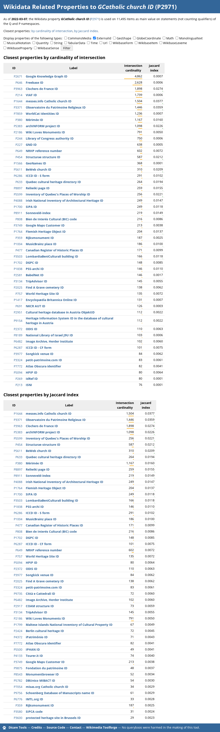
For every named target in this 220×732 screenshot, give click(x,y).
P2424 (18, 631)
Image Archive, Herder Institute (49, 341)
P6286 (18, 176)
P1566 (18, 163)
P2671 (18, 76)
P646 (18, 83)
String (58, 43)
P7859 (18, 114)
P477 (18, 250)
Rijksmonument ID (40, 238)
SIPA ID (31, 207)
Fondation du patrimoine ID (46, 668)
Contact (75, 727)
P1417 (18, 300)
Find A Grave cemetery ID (45, 287)
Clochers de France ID (42, 89)
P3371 (18, 107)
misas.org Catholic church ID (47, 687)
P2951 (18, 312)
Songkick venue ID (39, 354)
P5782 (18, 680)
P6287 (18, 348)
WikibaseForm (123, 43)
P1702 (18, 263)
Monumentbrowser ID (42, 674)
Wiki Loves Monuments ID (45, 132)
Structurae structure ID (43, 157)
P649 (18, 151)
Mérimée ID (34, 120)
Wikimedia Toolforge (101, 727)
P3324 (18, 360)
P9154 (18, 321)
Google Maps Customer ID (45, 225)
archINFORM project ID (43, 126)
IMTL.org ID (34, 699)
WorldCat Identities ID (42, 114)
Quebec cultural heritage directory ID (53, 182)
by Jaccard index (86, 31)
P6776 (18, 699)
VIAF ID (31, 95)
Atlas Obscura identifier (43, 366)
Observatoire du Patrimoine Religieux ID (56, 107)
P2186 (18, 132)
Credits (36, 727)
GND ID (31, 145)
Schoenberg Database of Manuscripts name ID (60, 693)
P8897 (18, 188)
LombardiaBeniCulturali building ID (52, 256)
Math (170, 38)
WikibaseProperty (19, 48)
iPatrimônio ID (36, 637)
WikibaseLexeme (175, 43)
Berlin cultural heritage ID (45, 631)
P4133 (18, 656)
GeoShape (124, 38)
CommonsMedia (79, 38)
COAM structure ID (40, 606)
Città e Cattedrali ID (40, 594)
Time (94, 43)
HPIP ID (31, 372)
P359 (18, 238)
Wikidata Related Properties (46, 7)
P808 (18, 219)
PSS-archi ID (35, 269)
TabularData (76, 43)
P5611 (18, 169)
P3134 (18, 281)
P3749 (18, 225)
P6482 (18, 341)
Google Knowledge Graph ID (46, 76)
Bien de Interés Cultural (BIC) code (51, 219)
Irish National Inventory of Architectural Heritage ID (64, 200)
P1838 (18, 269)
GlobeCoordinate (149, 38)
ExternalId (104, 38)
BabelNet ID (34, 275)
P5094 (18, 372)
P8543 (18, 674)
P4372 (18, 637)
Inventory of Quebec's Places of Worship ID (58, 194)
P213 (18, 385)
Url (105, 43)
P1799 (18, 625)
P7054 (18, 687)
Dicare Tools (18, 727)
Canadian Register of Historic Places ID (54, 250)
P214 (18, 95)
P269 (18, 379)
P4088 (18, 200)
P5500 (18, 649)
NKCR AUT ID (35, 306)
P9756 (18, 693)
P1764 (18, 232)
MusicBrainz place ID (41, 244)
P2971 (95, 19)
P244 (18, 138)
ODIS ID (31, 329)
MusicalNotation (19, 43)
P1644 (18, 101)
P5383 (18, 126)
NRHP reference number (44, 151)
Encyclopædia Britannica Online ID (51, 300)
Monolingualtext (191, 38)
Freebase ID (34, 83)
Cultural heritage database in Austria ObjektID (60, 312)
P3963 (18, 89)
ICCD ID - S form (38, 176)
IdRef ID (32, 379)
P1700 (18, 207)
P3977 (18, 354)
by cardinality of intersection (52, 31)
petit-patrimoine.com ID (44, 360)
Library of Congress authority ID (49, 138)
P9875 (18, 668)
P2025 (18, 287)
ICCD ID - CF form (39, 348)
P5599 (18, 194)
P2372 (18, 329)
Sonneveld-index (38, 213)
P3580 (18, 712)
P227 (18, 145)
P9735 (18, 594)
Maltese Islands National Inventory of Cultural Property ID (69, 625)
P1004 (18, 244)
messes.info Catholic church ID (48, 101)
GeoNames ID (36, 163)
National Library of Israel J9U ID (49, 335)
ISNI (29, 385)
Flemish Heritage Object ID (46, 232)
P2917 (18, 606)
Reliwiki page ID (37, 188)
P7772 (18, 366)
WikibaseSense (48, 48)
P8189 (18, 335)
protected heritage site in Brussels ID (53, 718)
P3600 (18, 718)
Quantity (42, 43)
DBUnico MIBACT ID (40, 680)
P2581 (18, 275)
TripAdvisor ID (36, 281)
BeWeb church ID (38, 169)
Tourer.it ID (34, 656)
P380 (18, 120)
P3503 (18, 256)
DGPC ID (32, 263)
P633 (18, 182)
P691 (18, 306)
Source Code (56, 727)
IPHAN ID (33, 649)
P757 (18, 294)
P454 (18, 157)
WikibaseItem (148, 43)
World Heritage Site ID (42, 294)
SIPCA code (34, 712)
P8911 (18, 213)
